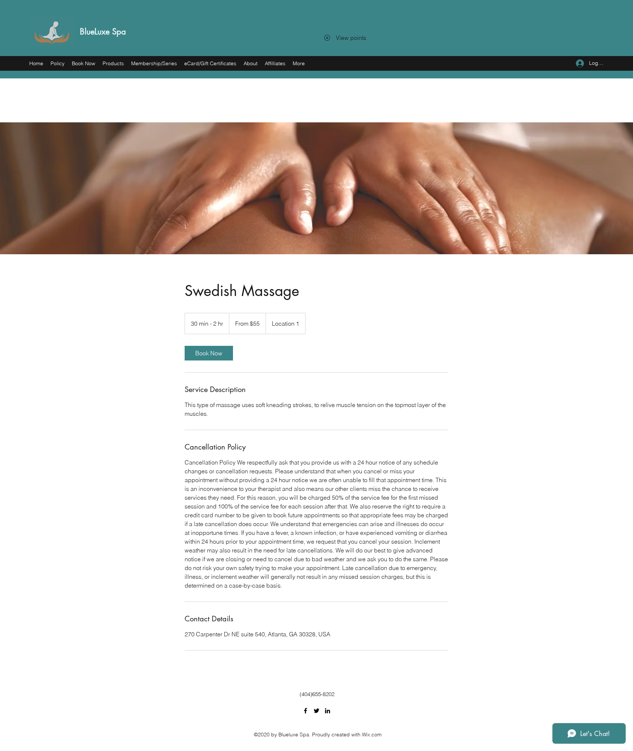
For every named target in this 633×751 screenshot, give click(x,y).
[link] (209, 353)
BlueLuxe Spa (103, 31)
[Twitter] (316, 710)
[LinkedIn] (327, 710)
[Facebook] (305, 710)
